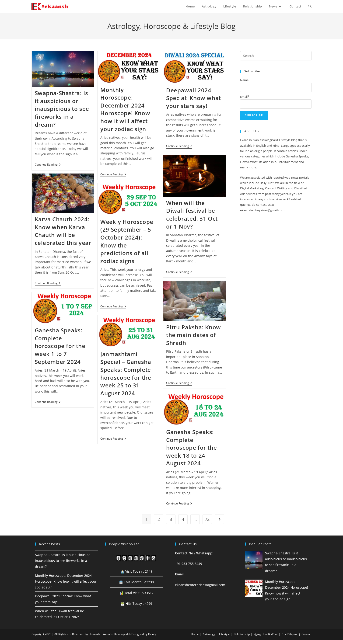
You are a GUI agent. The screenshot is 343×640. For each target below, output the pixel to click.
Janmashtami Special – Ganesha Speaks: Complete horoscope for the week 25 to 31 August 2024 (125, 373)
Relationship (242, 634)
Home (195, 634)
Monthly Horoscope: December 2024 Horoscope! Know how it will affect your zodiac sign (125, 109)
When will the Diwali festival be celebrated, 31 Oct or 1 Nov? (192, 214)
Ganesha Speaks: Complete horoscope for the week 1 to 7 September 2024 (60, 345)
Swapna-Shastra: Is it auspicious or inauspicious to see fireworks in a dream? (62, 108)
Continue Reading (48, 165)
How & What (270, 634)
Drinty (152, 634)
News (257, 635)
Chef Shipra (289, 634)
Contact (306, 634)
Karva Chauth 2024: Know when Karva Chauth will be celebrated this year (63, 231)
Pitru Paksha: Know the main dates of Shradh (193, 335)
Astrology (209, 634)
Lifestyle (224, 634)
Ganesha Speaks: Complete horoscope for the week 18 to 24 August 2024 (191, 447)
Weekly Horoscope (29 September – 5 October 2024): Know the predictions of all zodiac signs (126, 241)
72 (207, 519)
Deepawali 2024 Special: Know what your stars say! (193, 98)
